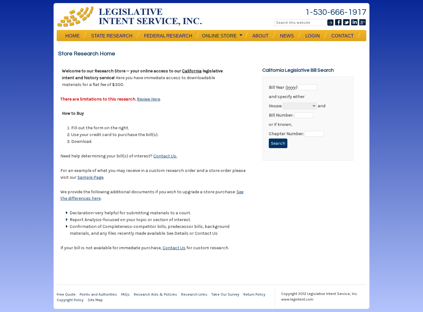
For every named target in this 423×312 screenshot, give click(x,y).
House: (275, 106)
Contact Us (174, 247)
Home (72, 35)
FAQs (125, 294)
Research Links (194, 294)
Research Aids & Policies (155, 294)
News (287, 35)
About (260, 35)
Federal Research (168, 35)
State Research (112, 35)
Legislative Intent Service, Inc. (134, 16)
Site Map (95, 300)
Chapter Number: (286, 133)
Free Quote (66, 294)
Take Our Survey (225, 294)
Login (312, 35)
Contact (342, 35)
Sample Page (90, 177)
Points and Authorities (98, 294)
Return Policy (254, 294)
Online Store (219, 36)
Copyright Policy (70, 300)
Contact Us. (165, 156)
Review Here (148, 99)
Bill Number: (281, 115)
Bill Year (283, 87)
